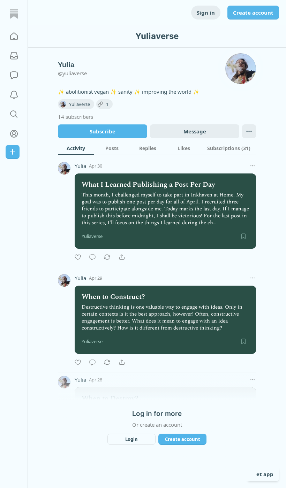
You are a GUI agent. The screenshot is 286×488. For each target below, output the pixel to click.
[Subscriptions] (14, 55)
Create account (253, 12)
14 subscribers (75, 116)
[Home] (14, 14)
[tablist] (157, 148)
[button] (14, 36)
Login (131, 439)
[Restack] (107, 257)
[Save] (243, 236)
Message (194, 131)
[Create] (13, 152)
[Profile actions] (249, 131)
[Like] (78, 257)
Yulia (80, 165)
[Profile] (14, 133)
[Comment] (92, 257)
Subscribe (102, 131)
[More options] (252, 165)
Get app (263, 474)
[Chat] (14, 75)
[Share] (122, 257)
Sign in (206, 12)
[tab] (76, 148)
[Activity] (14, 94)
